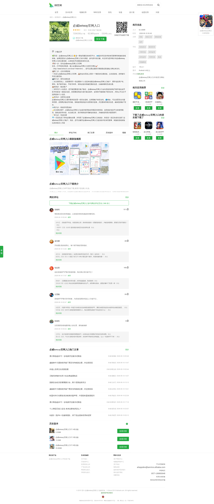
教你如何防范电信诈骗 (157, 480)
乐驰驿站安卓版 (160, 102)
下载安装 (98, 30)
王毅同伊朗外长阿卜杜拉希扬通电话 (63, 375)
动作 (141, 42)
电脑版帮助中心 (119, 461)
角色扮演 (142, 47)
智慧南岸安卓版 (137, 132)
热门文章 (91, 132)
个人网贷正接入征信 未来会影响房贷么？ (65, 408)
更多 (127, 197)
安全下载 (100, 38)
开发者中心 (85, 461)
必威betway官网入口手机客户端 (59, 459)
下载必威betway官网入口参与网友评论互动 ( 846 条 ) (89, 203)
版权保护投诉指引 (119, 470)
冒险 (141, 37)
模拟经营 (152, 47)
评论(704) (73, 132)
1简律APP (148, 102)
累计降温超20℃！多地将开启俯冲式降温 (65, 356)
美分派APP (160, 132)
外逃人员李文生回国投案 (59, 369)
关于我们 (84, 459)
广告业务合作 (85, 467)
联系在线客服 (160, 476)
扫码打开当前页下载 (121, 35)
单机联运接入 (85, 472)
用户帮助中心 (118, 459)
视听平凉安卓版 (137, 102)
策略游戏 (158, 37)
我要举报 (117, 475)
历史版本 (109, 132)
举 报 (1, 251)
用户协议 (117, 464)
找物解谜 (142, 62)
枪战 (159, 57)
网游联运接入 (85, 470)
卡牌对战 (142, 52)
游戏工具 (148, 37)
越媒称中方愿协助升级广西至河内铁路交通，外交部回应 (71, 362)
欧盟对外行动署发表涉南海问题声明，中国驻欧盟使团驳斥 (72, 395)
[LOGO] (55, 5)
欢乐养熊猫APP (148, 132)
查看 (137, 108)
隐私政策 (140, 74)
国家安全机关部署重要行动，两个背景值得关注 (68, 382)
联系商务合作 (85, 464)
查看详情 (123, 431)
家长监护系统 (118, 472)
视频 (124, 132)
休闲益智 (152, 52)
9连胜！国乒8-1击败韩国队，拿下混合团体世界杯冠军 (70, 415)
